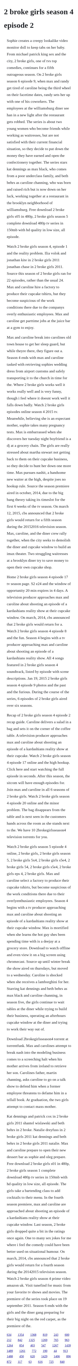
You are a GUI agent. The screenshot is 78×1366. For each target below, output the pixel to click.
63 (30, 1361)
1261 (22, 1350)
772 (34, 1350)
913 (65, 1350)
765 (56, 1340)
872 (9, 1361)
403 (32, 1345)
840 (62, 1361)
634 (9, 1334)
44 (55, 1350)
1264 (10, 1345)
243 (56, 1334)
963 (67, 1340)
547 (43, 1345)
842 (20, 1340)
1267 (55, 1345)
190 (45, 1350)
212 (9, 1340)
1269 (44, 1340)
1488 (10, 1356)
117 (20, 1361)
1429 (44, 1356)
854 (21, 1345)
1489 (10, 1350)
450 (21, 1356)
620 (32, 1356)
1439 (68, 1345)
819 (45, 1334)
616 (40, 1361)
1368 (33, 1334)
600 (67, 1334)
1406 (57, 1356)
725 (51, 1361)
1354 (21, 1334)
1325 (32, 1340)
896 (68, 1356)
